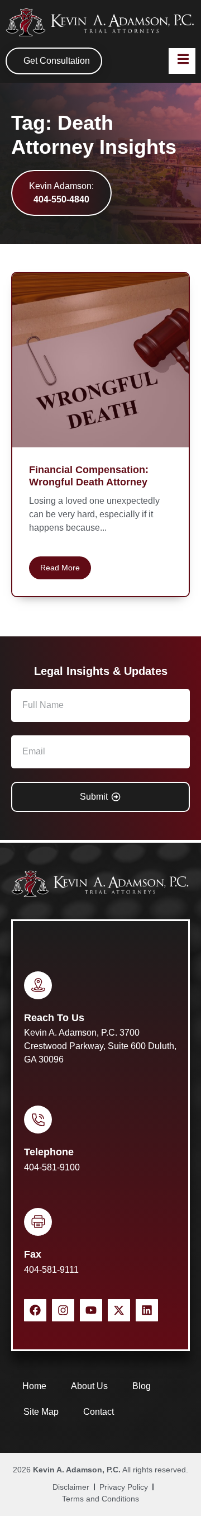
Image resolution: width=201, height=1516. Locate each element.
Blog (141, 1386)
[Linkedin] (147, 1310)
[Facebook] (35, 1310)
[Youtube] (91, 1310)
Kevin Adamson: (61, 192)
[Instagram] (63, 1310)
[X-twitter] (119, 1310)
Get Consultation (56, 60)
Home (34, 1386)
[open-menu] (182, 61)
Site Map (41, 1411)
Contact (98, 1411)
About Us (89, 1386)
